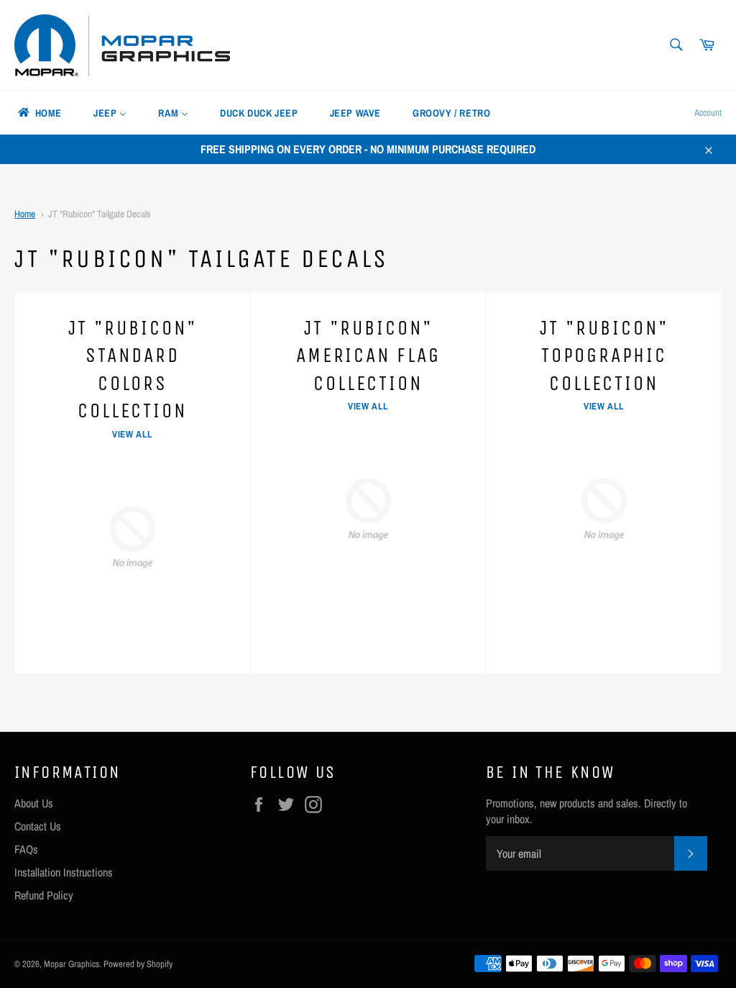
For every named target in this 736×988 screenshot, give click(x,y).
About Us (33, 803)
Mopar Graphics (71, 964)
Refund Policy (43, 895)
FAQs (26, 849)
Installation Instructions (63, 872)
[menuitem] (39, 113)
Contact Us (37, 826)
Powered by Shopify (138, 964)
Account (708, 112)
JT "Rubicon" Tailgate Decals (99, 213)
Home (24, 213)
